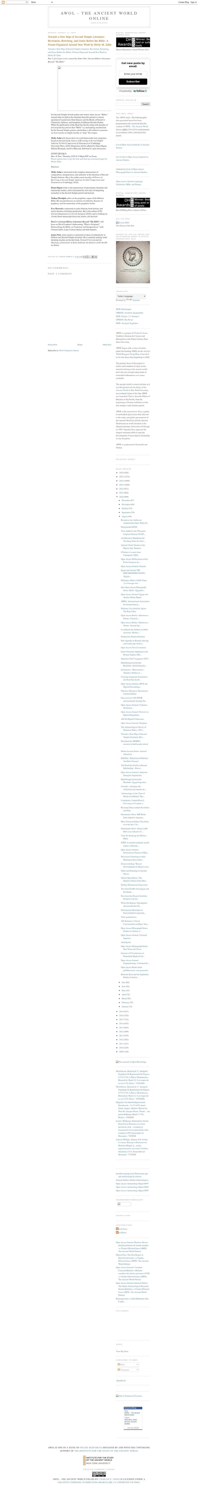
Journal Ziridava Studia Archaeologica (132, 1180)
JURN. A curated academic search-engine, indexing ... (135, 844)
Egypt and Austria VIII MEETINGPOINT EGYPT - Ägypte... (133, 573)
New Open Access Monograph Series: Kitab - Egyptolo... (133, 589)
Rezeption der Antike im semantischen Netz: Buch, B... (134, 521)
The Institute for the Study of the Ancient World (106, 1450)
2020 (121, 496)
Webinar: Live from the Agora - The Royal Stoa (134, 610)
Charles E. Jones (140, 333)
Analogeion (126, 942)
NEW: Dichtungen (123, 309)
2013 (121, 1035)
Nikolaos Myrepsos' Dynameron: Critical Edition (134, 692)
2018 (121, 1015)
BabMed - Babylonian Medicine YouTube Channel (134, 760)
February (126, 1002)
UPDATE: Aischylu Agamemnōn (129, 312)
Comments (124, 1369)
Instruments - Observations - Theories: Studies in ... (132, 671)
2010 (121, 1047)
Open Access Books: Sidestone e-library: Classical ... (135, 617)
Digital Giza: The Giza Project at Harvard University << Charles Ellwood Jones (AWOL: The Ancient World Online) (132, 1259)
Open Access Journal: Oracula (133, 566)
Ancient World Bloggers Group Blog (133, 353)
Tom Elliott (121, 1232)
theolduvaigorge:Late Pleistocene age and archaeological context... (132, 1175)
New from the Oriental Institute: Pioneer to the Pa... (134, 897)
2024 (121, 480)
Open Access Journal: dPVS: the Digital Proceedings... (134, 685)
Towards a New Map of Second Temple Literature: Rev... (134, 735)
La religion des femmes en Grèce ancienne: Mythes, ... (134, 631)
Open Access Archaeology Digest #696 (132, 1187)
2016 (121, 1023)
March (125, 998)
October (125, 508)
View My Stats (122, 1351)
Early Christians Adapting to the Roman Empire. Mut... (134, 653)
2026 (121, 472)
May (124, 990)
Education (128, 1420)
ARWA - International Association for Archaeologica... (135, 603)
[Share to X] (90, 256)
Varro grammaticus (129, 917)
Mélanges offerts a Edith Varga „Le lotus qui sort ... (134, 582)
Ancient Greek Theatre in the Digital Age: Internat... (133, 546)
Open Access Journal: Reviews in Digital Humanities (135, 713)
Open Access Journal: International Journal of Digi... (134, 851)
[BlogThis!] (87, 256)
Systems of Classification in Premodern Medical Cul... (133, 955)
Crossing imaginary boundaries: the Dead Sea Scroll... (134, 678)
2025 (121, 476)
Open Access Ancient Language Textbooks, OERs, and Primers (129, 183)
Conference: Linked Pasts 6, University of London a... (132, 802)
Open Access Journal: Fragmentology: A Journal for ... (135, 962)
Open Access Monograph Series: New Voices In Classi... (134, 948)
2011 (121, 1043)
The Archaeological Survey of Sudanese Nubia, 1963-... (133, 728)
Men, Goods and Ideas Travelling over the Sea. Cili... (135, 823)
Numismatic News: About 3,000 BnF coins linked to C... (134, 830)
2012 (121, 1039)
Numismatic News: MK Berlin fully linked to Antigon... (133, 816)
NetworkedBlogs (130, 1408)
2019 (121, 1011)
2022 (121, 488)
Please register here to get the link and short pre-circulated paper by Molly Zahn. (79, 160)
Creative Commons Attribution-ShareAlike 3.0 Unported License (99, 1482)
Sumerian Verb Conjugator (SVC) (135, 658)
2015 (121, 1027)
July (124, 982)
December (126, 500)
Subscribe (133, 81)
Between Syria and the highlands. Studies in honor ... (135, 976)
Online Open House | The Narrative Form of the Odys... (134, 879)
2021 (121, 492)
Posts (122, 1364)
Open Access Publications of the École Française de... (134, 561)
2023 (121, 484)
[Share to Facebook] (93, 256)
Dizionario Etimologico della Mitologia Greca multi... (133, 858)
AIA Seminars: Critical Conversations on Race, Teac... (135, 922)
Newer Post (52, 344)
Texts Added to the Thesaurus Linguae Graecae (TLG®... (133, 532)
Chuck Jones (65, 257)
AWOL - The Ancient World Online (99, 15)
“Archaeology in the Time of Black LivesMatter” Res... (133, 795)
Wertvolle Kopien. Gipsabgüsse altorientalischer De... (134, 904)
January (125, 1006)
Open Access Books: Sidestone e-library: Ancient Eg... (135, 624)
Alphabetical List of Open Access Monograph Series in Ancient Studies (131, 171)
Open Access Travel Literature (133, 647)
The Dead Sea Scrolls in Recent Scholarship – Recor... (134, 767)
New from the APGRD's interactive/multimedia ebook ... (134, 744)
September (126, 512)
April (124, 994)
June (124, 986)
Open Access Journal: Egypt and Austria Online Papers (134, 596)
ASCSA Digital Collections (132, 719)
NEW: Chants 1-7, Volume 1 (128, 316)
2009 (121, 1051)
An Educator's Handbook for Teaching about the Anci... (133, 540)
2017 (121, 1019)
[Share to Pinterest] (95, 256)
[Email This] (84, 256)
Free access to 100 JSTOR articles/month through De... (134, 699)
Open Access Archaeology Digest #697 (132, 1183)
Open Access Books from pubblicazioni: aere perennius (134, 969)
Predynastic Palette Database (133, 636)
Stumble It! (121, 1380)
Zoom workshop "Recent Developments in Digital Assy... (135, 865)
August (125, 516)
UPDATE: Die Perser (124, 319)
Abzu (140, 411)
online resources (91, 1447)
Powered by (125, 91)
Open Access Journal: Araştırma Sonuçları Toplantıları (134, 774)
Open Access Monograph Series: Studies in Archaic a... (134, 930)
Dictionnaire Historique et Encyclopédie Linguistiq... (133, 911)
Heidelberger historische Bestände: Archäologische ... (134, 664)
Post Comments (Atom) (69, 350)
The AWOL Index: (123, 117)
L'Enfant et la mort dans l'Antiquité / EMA (131, 554)
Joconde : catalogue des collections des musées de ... (134, 788)
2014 (121, 1031)
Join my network (133, 1428)
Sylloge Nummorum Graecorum (134, 884)
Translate (136, 300)
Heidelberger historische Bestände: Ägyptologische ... (134, 781)
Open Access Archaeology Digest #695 (132, 1190)
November (126, 504)
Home (79, 344)
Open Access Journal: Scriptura (134, 723)
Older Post (107, 344)
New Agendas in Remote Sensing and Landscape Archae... (135, 642)
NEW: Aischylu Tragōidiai (127, 323)
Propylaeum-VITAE (129, 526)
